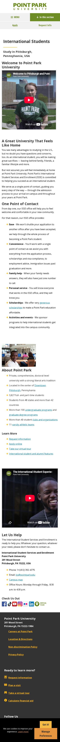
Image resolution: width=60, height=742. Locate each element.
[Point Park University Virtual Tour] (40, 603)
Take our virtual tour (20, 448)
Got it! (46, 724)
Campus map (16, 579)
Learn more (23, 731)
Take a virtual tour (19, 693)
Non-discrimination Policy (22, 646)
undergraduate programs (38, 409)
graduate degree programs (23, 414)
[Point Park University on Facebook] (4, 603)
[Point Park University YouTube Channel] (14, 603)
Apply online (15, 443)
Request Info (45, 25)
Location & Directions (20, 639)
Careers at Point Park (20, 631)
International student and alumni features (31, 453)
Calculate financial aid (20, 700)
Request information (20, 439)
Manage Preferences (46, 733)
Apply (15, 25)
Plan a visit (14, 685)
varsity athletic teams (23, 424)
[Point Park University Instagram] (20, 603)
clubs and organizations (45, 419)
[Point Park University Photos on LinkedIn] (31, 603)
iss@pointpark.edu (25, 574)
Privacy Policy (16, 654)
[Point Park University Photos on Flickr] (25, 603)
